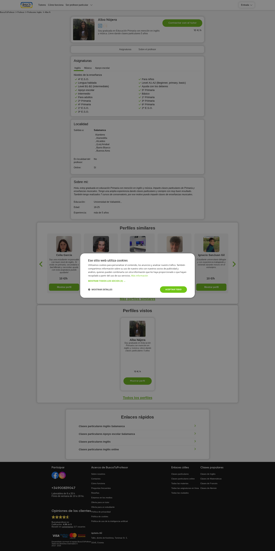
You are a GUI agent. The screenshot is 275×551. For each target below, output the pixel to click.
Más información (139, 275)
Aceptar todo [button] (173, 289)
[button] (137, 281)
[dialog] (137, 275)
